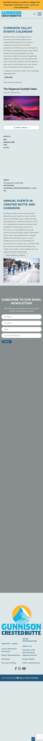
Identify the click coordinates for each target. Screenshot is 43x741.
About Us (27, 646)
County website (29, 5)
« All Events (8, 77)
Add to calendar (21, 127)
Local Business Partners (9, 650)
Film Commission (31, 663)
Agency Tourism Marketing (28, 678)
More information (29, 640)
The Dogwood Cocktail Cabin (14, 183)
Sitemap (6, 659)
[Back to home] (12, 14)
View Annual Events (15, 255)
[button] (35, 14)
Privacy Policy (9, 663)
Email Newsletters (11, 655)
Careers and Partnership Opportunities (29, 652)
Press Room (28, 659)
